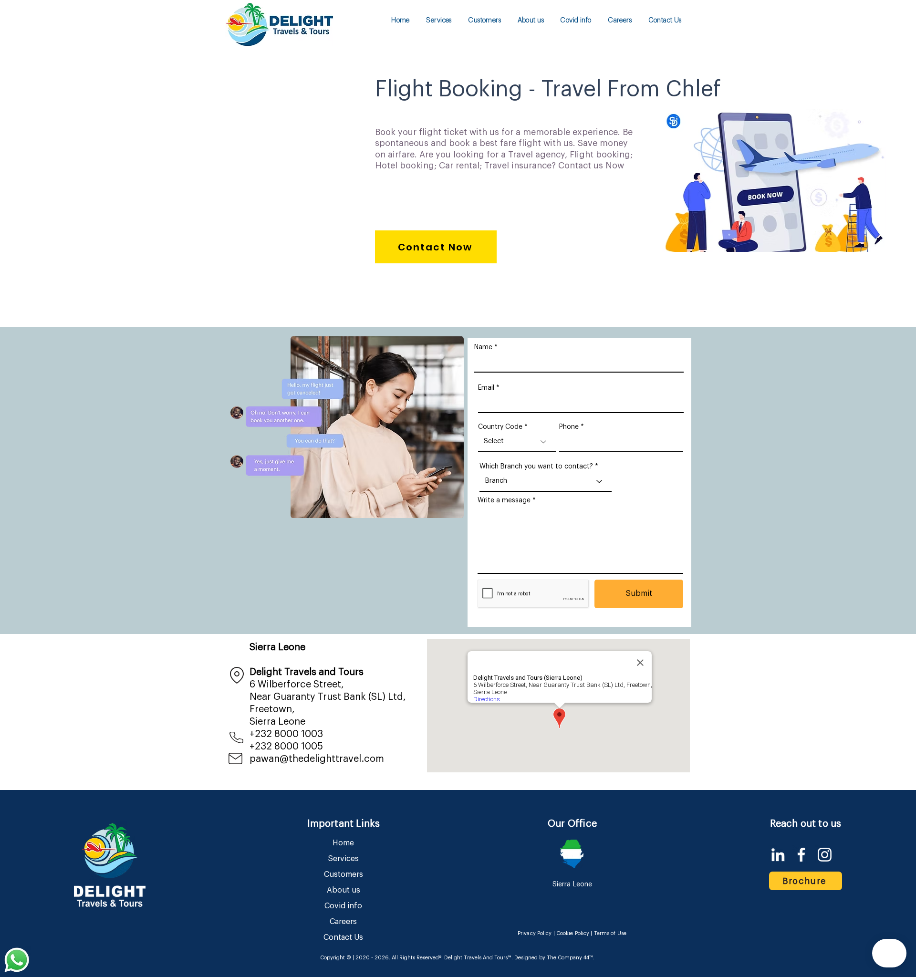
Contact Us (343, 937)
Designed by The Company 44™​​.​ (553, 957)
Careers (343, 921)
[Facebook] (801, 854)
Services (343, 859)
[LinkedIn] (778, 854)
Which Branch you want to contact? (536, 466)
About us (343, 890)
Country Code (500, 427)
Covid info (343, 906)
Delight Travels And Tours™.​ (478, 957)
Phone (569, 427)
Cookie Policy (572, 933)
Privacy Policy (535, 933)
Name (483, 347)
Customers (343, 874)
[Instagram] (824, 854)
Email (486, 388)
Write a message (504, 500)
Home (343, 843)
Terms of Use (610, 933)
